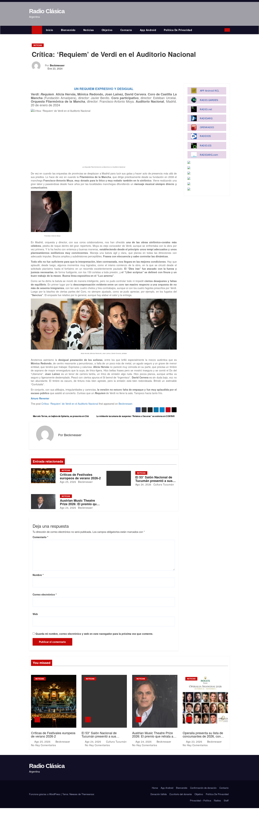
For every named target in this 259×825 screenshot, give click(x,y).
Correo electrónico (45, 594)
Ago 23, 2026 (194, 741)
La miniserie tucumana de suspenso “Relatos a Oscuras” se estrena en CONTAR (135, 416)
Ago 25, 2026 (68, 482)
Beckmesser (57, 65)
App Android (148, 30)
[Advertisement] (104, 139)
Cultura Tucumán (163, 484)
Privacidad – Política (200, 800)
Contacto (126, 30)
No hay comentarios (43, 745)
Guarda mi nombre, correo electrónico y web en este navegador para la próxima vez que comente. (94, 633)
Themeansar (87, 794)
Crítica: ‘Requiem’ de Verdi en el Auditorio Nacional (69, 403)
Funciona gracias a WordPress (45, 794)
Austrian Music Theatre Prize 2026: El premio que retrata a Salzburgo (79, 504)
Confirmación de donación (203, 787)
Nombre (38, 575)
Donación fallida (158, 794)
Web (35, 614)
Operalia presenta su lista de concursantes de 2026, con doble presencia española (203, 736)
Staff (226, 800)
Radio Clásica (46, 11)
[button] (223, 30)
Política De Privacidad (178, 30)
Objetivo (107, 30)
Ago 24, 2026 (143, 484)
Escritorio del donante (180, 794)
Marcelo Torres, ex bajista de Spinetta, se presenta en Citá (60, 416)
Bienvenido (68, 30)
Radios (217, 800)
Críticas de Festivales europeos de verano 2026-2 (80, 476)
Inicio (49, 30)
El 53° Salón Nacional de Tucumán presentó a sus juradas (153, 481)
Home (155, 787)
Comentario (40, 537)
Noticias (88, 30)
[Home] (37, 30)
